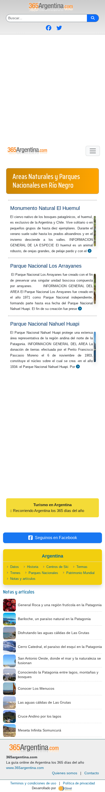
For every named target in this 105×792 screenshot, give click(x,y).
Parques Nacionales (43, 573)
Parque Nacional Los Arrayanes (46, 266)
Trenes (15, 573)
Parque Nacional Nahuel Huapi (44, 324)
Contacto (91, 773)
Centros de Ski (57, 567)
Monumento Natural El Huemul (45, 208)
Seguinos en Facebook (56, 538)
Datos (14, 567)
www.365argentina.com (25, 768)
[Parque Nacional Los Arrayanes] (80, 308)
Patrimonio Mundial (80, 573)
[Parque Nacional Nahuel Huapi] (78, 366)
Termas (81, 567)
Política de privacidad (79, 783)
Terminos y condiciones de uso (33, 783)
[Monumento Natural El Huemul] (89, 251)
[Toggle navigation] (93, 151)
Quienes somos (64, 773)
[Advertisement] (52, 89)
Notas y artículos (22, 579)
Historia (32, 567)
